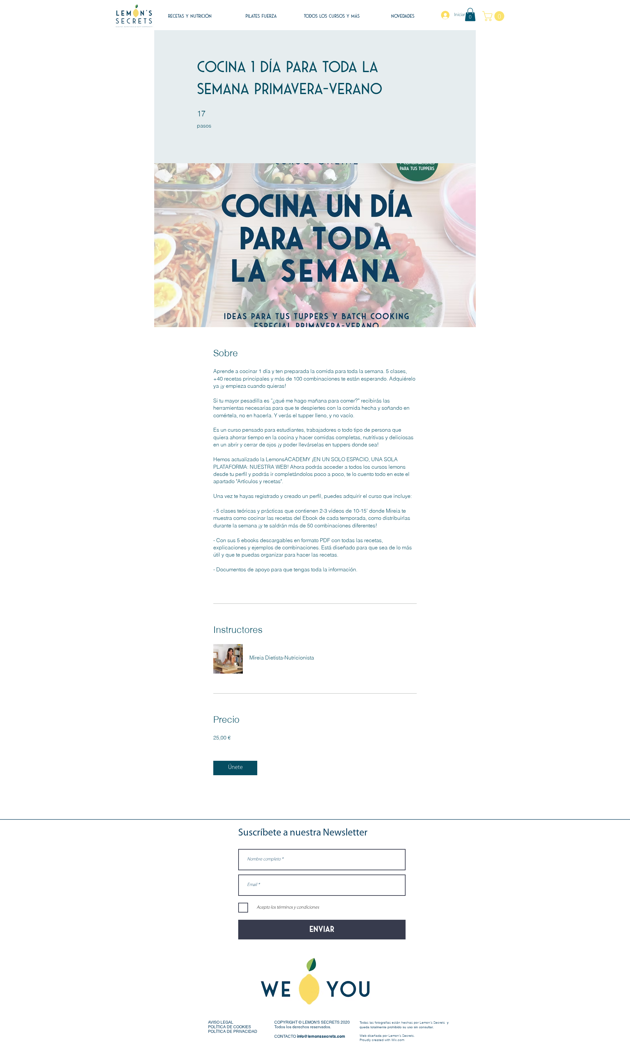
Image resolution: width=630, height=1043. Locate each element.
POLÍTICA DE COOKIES (229, 1027)
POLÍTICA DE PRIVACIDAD (232, 1031)
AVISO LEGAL (220, 1022)
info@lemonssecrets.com (321, 1036)
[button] (470, 14)
